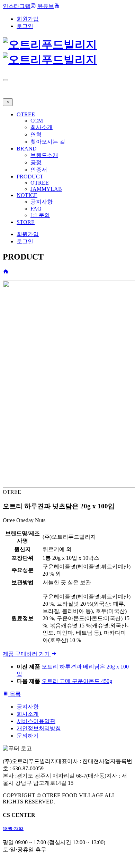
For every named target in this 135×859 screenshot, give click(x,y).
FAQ (36, 209)
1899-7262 (13, 828)
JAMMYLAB (46, 189)
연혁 (36, 134)
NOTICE (27, 195)
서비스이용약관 (36, 721)
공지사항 (41, 202)
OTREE (26, 114)
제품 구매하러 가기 (27, 654)
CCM (36, 121)
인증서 (38, 170)
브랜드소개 (44, 155)
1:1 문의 (40, 215)
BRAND (27, 149)
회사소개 (41, 127)
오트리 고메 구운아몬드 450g (77, 681)
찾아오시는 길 (47, 142)
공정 (36, 162)
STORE (26, 222)
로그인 (25, 26)
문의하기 (28, 736)
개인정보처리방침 (39, 728)
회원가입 (28, 19)
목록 (14, 694)
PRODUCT (30, 176)
